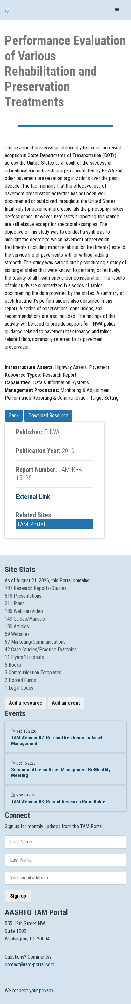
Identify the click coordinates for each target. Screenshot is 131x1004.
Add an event (66, 703)
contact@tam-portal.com (29, 965)
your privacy (41, 990)
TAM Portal (31, 524)
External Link (33, 497)
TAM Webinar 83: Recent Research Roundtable (58, 801)
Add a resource (25, 703)
